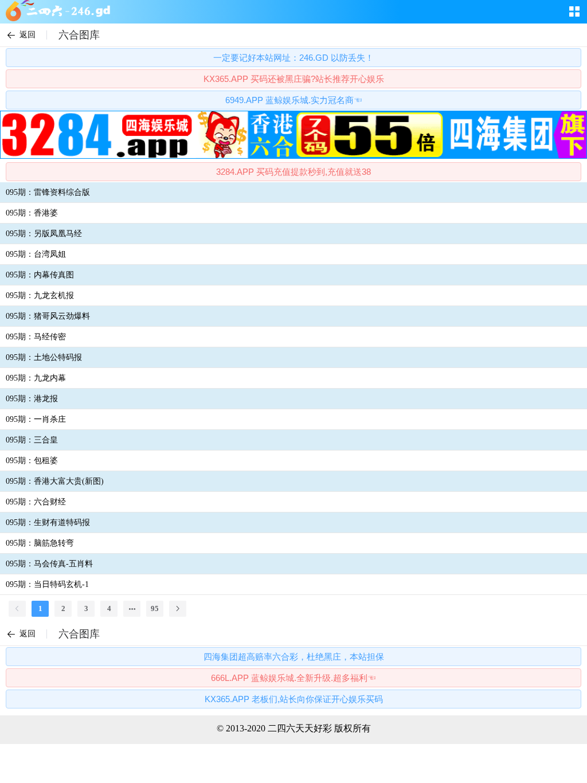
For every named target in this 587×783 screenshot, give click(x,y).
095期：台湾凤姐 (36, 254)
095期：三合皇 (32, 440)
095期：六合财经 (36, 502)
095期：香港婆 (32, 213)
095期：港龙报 (32, 398)
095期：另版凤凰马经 (44, 233)
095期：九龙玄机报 (40, 295)
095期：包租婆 (32, 460)
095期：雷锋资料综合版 (48, 192)
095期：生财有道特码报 (48, 522)
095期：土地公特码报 (44, 357)
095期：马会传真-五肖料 (49, 563)
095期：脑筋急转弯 (40, 543)
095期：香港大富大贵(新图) (55, 481)
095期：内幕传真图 (40, 275)
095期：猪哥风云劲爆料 (48, 316)
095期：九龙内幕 (36, 378)
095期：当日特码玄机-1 (47, 584)
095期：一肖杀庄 (36, 419)
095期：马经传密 (36, 336)
